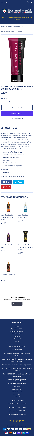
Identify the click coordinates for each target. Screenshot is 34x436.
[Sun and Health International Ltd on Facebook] (13, 421)
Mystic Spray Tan (17, 339)
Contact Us (17, 336)
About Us (17, 387)
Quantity (4, 98)
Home (3, 26)
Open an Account (17, 389)
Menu (5, 2)
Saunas (17, 341)
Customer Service (17, 392)
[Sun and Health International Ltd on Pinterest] (17, 421)
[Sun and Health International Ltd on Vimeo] (23, 421)
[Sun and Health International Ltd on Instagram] (20, 421)
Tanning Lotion (17, 334)
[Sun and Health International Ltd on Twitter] (10, 421)
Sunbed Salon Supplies (17, 331)
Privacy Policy (17, 394)
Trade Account (17, 344)
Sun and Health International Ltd (17, 426)
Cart (31, 2)
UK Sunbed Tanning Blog (17, 346)
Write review (17, 304)
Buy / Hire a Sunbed (17, 329)
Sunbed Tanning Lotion (14, 26)
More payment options (17, 118)
